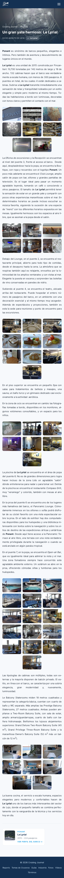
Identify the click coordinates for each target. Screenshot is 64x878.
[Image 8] (42, 145)
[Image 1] (11, 114)
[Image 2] (32, 114)
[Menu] (59, 4)
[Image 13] (11, 647)
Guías (34, 867)
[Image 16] (32, 662)
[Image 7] (22, 145)
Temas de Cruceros (21, 867)
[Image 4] (11, 129)
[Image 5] (32, 129)
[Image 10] (32, 372)
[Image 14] (32, 647)
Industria (42, 867)
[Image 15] (52, 647)
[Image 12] (52, 631)
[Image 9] (52, 357)
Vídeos (58, 867)
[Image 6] (52, 129)
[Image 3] (52, 114)
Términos (32, 872)
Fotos (50, 867)
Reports (24, 26)
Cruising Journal (9, 26)
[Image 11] (32, 631)
